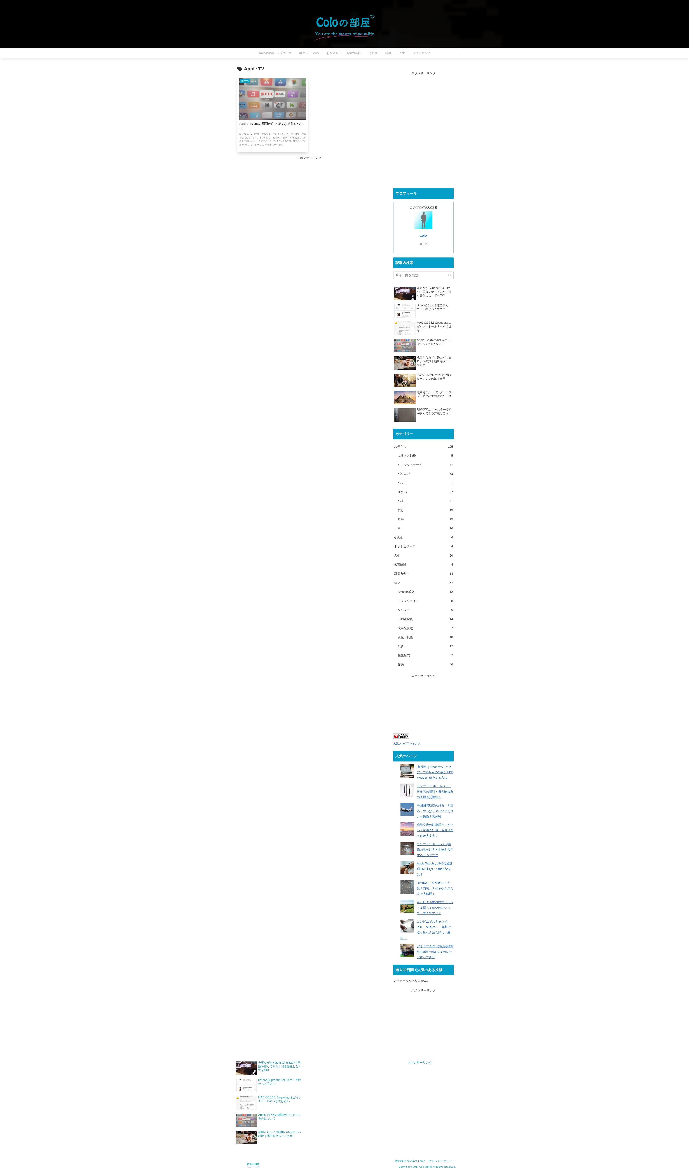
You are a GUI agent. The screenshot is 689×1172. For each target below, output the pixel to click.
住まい (425, 492)
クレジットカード (425, 465)
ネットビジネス (423, 546)
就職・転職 (425, 637)
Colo (423, 236)
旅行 (425, 510)
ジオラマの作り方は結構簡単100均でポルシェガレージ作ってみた (435, 952)
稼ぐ (423, 583)
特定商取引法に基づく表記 (410, 1160)
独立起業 (425, 655)
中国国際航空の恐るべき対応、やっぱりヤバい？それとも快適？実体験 (435, 811)
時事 (425, 519)
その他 (423, 537)
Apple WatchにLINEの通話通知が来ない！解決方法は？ (435, 869)
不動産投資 (425, 619)
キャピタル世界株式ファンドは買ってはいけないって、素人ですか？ (435, 908)
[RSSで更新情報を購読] (426, 244)
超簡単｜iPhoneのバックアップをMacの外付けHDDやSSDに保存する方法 (435, 772)
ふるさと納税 (425, 455)
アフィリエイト (425, 601)
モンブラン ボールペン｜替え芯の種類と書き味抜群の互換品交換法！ (435, 791)
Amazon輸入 (425, 592)
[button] (450, 275)
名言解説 (423, 564)
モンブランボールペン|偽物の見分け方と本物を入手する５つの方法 (435, 850)
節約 (425, 664)
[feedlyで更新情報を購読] (421, 244)
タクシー (425, 610)
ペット (425, 483)
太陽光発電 (425, 628)
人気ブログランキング (406, 743)
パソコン (425, 473)
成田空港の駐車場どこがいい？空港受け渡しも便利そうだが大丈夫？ (435, 830)
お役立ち (423, 446)
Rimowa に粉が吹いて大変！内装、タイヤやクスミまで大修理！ (435, 888)
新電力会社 (423, 573)
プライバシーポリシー (441, 1160)
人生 (423, 555)
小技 (425, 501)
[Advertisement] (423, 130)
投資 (425, 646)
